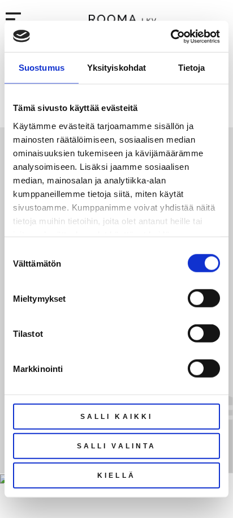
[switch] (204, 298)
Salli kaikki (116, 417)
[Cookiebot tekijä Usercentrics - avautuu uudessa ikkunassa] (170, 36)
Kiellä (116, 476)
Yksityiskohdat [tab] (116, 67)
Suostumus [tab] (41, 67)
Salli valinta (116, 446)
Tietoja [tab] (191, 67)
